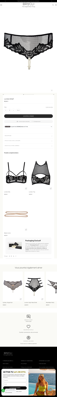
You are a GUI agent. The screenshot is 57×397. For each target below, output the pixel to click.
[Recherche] (53, 5)
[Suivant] (53, 94)
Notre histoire (5, 363)
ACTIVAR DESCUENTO (15, 388)
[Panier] (56, 5)
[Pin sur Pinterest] (11, 256)
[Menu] (1, 5)
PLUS (18, 110)
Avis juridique (24, 363)
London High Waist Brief (30, 302)
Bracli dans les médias (8, 367)
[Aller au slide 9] (33, 94)
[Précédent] (3, 94)
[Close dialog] (54, 370)
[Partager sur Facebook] (9, 256)
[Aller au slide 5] (28, 94)
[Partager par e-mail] (15, 256)
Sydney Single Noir (8, 302)
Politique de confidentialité (26, 367)
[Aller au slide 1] (23, 94)
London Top (32, 191)
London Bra (7, 191)
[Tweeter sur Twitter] (13, 256)
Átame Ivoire (7, 233)
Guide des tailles (49, 107)
